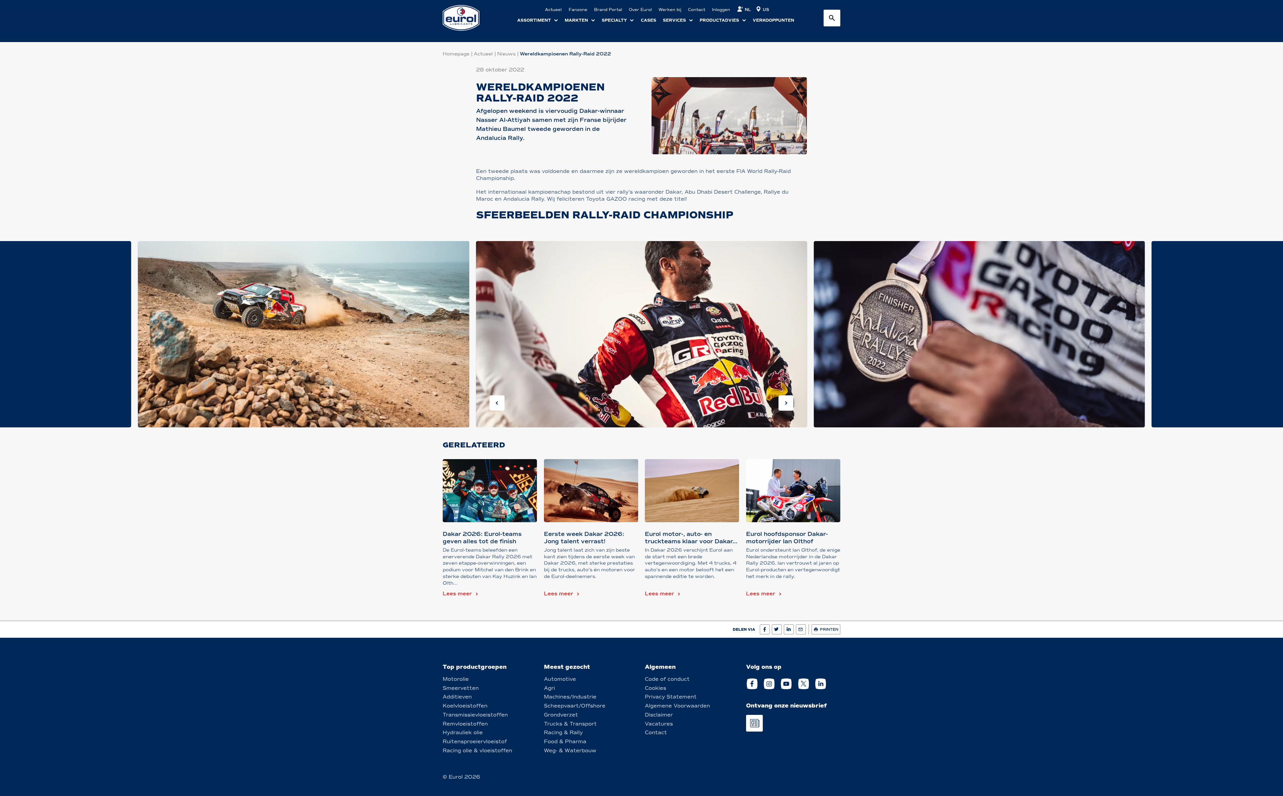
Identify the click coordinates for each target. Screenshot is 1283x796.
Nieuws (506, 54)
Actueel (483, 54)
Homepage (456, 54)
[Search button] (832, 18)
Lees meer (457, 594)
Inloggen (721, 9)
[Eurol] (465, 18)
